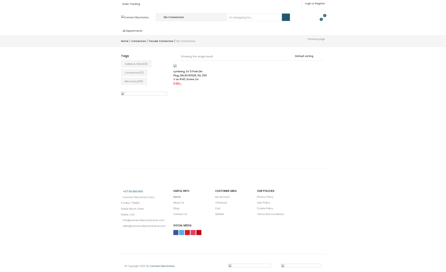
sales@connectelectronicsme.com (144, 226)
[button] (204, 69)
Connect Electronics (162, 266)
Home (159, 30)
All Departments (132, 31)
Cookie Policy (265, 208)
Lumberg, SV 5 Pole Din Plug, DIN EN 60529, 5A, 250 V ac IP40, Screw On (190, 75)
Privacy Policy (265, 197)
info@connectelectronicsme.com (143, 220)
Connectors (138, 41)
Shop (190, 30)
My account (222, 197)
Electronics (134, 81)
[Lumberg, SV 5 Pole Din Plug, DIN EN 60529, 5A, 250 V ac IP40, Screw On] (175, 65)
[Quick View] (204, 81)
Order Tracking (131, 4)
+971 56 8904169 (133, 191)
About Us (175, 30)
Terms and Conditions (270, 214)
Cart (218, 208)
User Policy (263, 202)
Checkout (221, 202)
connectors (134, 72)
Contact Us (207, 30)
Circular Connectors (161, 41)
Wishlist (219, 214)
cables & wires (136, 64)
